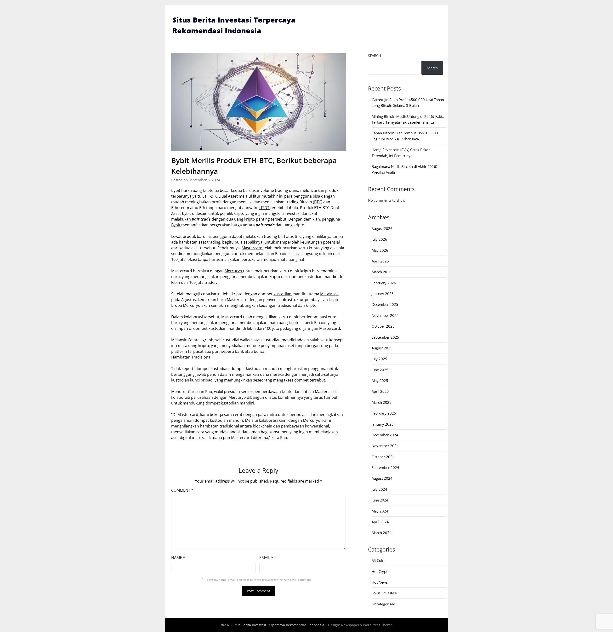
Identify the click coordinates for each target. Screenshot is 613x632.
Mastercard (252, 248)
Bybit (176, 225)
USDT (264, 207)
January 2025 (383, 424)
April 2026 (380, 261)
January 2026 (383, 293)
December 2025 (385, 304)
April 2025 (380, 391)
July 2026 (379, 239)
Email (266, 557)
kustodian (282, 293)
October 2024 (383, 456)
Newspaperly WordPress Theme (366, 625)
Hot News (380, 582)
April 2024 (380, 521)
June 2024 (380, 500)
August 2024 (382, 478)
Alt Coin (378, 560)
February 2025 (384, 413)
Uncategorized (383, 604)
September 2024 (385, 467)
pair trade (201, 219)
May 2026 (380, 250)
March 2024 (382, 532)
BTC (317, 202)
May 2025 (380, 380)
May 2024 (380, 511)
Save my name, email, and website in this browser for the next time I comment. (259, 580)
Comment (182, 490)
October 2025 (383, 326)
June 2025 (380, 369)
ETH (282, 236)
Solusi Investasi (384, 593)
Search (374, 55)
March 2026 (382, 271)
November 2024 (385, 445)
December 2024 (385, 435)
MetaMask (329, 293)
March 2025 (382, 402)
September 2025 (385, 337)
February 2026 (384, 282)
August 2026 (382, 228)
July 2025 (379, 358)
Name (178, 557)
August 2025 (382, 348)
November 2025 (385, 315)
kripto (209, 190)
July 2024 (379, 489)
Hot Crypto (381, 571)
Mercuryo (234, 270)
